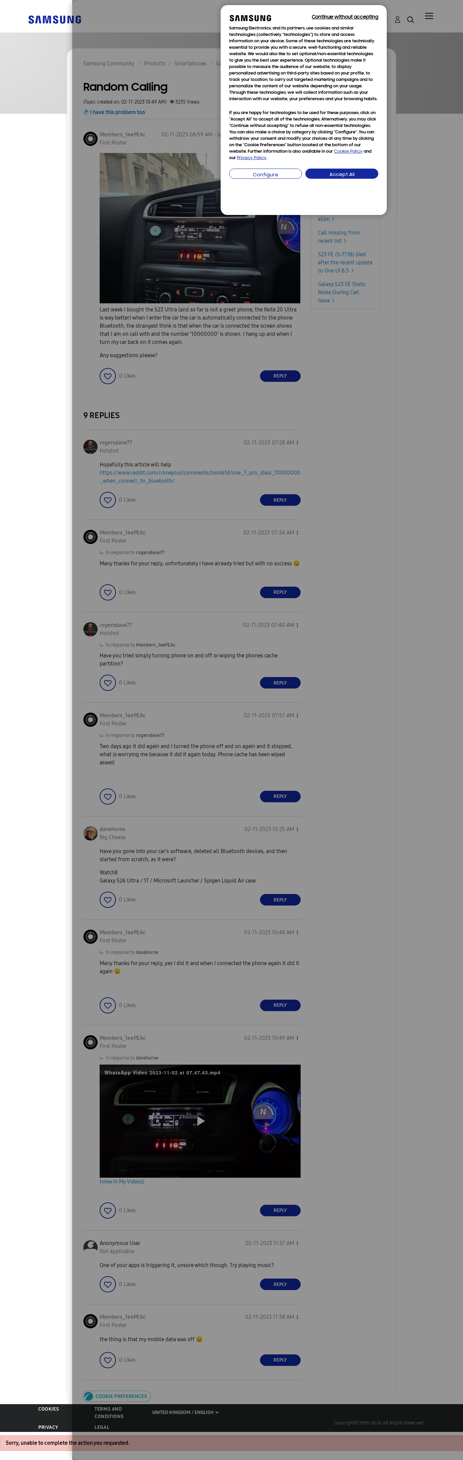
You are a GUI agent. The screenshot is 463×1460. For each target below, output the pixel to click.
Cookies (48, 1409)
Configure (265, 175)
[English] (54, 19)
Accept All (342, 174)
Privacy (48, 1427)
